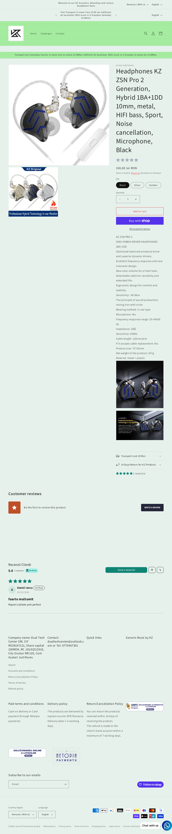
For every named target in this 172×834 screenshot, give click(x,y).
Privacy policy (65, 826)
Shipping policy (99, 826)
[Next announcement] (116, 15)
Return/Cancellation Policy (23, 676)
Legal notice (114, 826)
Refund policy (15, 688)
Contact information (132, 826)
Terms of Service (17, 682)
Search (12, 664)
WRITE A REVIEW (152, 507)
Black (123, 185)
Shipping (135, 173)
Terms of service (82, 826)
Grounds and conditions (21, 670)
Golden (153, 185)
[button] (145, 33)
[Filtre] (152, 570)
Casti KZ (19, 826)
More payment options (140, 229)
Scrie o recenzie (126, 570)
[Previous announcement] (56, 15)
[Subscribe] (65, 784)
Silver (137, 185)
